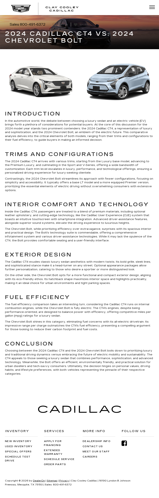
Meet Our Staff (96, 451)
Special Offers (18, 451)
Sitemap (52, 480)
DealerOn (39, 480)
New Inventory (18, 441)
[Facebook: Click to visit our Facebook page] (126, 443)
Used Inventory (19, 446)
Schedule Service (59, 459)
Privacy (64, 480)
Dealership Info (97, 441)
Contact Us (93, 446)
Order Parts (55, 464)
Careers (90, 456)
